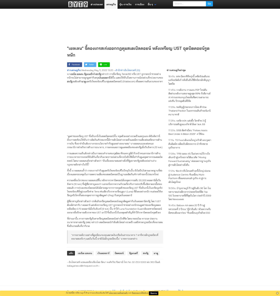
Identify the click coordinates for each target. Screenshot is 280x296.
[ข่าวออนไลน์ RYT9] (77, 4)
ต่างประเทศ (97, 4)
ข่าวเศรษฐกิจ (74, 70)
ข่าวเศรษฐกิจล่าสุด (176, 70)
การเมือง (139, 4)
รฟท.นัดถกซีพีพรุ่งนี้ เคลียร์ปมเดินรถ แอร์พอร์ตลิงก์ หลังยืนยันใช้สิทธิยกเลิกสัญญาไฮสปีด (189, 80)
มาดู (84, 81)
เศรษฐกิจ (111, 4)
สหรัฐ (98, 74)
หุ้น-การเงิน (125, 4)
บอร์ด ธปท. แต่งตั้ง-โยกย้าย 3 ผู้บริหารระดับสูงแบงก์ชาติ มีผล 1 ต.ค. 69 (187, 122)
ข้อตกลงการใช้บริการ (140, 293)
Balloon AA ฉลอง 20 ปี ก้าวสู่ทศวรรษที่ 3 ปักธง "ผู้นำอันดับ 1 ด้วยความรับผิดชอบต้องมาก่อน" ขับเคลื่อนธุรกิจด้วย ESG (189, 209)
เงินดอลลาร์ (104, 77)
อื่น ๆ (150, 4)
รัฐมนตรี (88, 74)
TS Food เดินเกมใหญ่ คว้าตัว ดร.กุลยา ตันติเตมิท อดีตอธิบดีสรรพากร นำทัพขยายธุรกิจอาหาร (189, 144)
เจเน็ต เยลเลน (77, 74)
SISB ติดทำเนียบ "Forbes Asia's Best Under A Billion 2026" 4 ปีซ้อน (187, 132)
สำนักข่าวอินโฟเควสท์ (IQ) (128, 70)
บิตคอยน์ (119, 253)
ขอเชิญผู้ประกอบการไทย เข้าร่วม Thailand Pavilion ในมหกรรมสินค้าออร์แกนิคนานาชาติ (189, 111)
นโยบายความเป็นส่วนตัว (118, 293)
